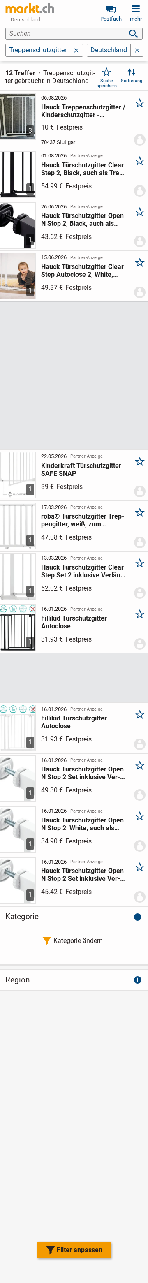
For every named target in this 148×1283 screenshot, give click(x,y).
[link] (30, 8)
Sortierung (131, 80)
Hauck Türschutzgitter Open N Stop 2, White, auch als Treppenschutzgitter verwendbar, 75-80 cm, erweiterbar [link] (82, 824)
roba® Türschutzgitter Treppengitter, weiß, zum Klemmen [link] (82, 520)
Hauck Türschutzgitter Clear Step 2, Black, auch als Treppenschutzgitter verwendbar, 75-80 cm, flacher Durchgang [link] (84, 169)
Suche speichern (107, 83)
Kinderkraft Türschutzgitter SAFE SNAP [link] (81, 469)
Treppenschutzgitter (38, 50)
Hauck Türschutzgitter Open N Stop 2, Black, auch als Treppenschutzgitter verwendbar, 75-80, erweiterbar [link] (83, 219)
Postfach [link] (111, 19)
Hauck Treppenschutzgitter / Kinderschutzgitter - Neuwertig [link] (83, 111)
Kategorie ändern (78, 941)
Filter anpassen (79, 1250)
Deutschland (108, 50)
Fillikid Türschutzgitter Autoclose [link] (74, 622)
